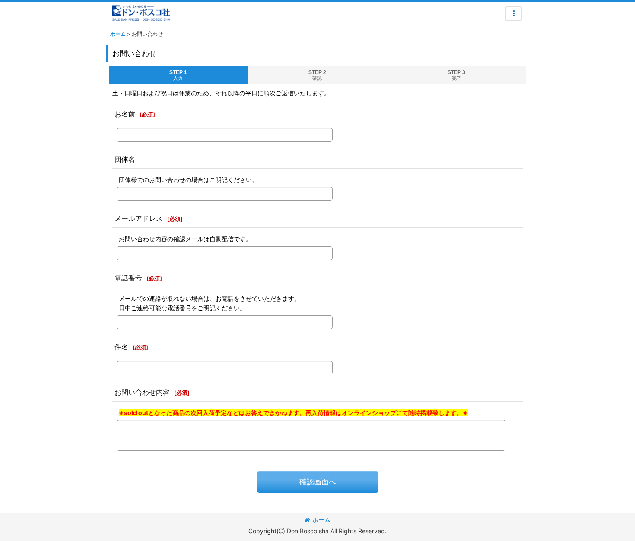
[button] (513, 13)
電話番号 (128, 278)
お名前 (124, 114)
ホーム (321, 519)
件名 (121, 347)
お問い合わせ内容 (142, 392)
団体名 (124, 159)
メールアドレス (138, 218)
